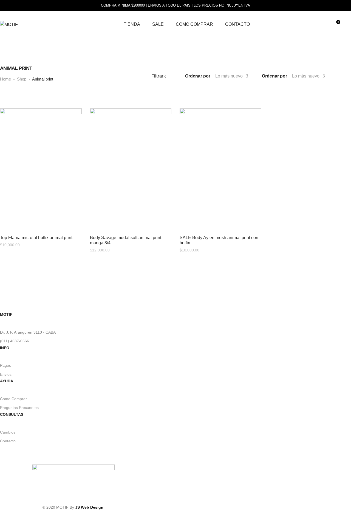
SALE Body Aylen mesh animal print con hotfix (219, 240)
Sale (158, 24)
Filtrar (157, 76)
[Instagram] (73, 496)
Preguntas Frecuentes (19, 407)
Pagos (5, 365)
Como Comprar (194, 24)
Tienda (132, 24)
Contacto (237, 24)
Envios (6, 374)
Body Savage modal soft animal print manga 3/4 (125, 240)
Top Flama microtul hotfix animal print (36, 237)
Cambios (7, 432)
